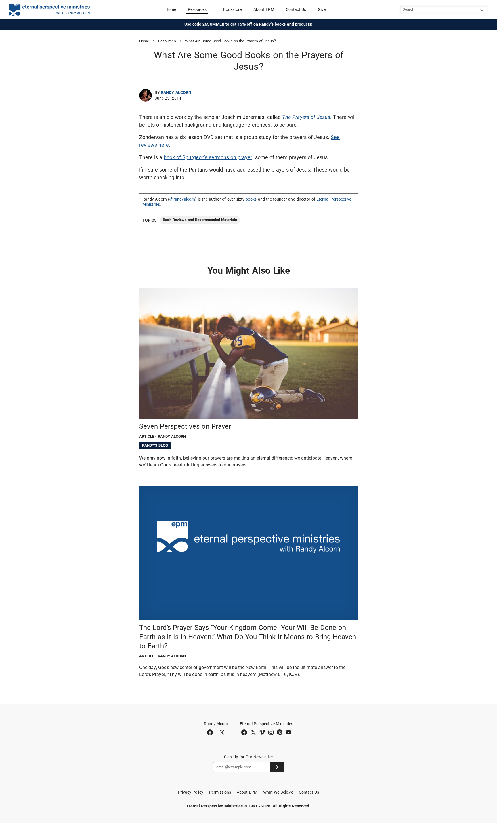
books (251, 199)
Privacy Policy (190, 792)
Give (322, 9)
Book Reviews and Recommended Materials (200, 220)
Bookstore (232, 9)
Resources (167, 41)
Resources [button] (197, 9)
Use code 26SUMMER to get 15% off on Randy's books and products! (248, 24)
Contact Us (296, 9)
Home (170, 9)
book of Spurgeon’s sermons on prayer (208, 157)
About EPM (263, 9)
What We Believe (278, 792)
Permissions (220, 792)
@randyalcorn (182, 199)
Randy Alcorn (176, 92)
